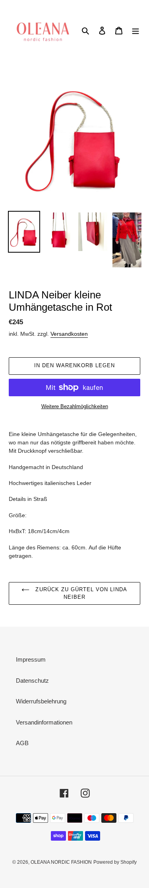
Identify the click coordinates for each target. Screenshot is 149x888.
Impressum (31, 659)
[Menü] (135, 30)
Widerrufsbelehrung (41, 701)
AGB (22, 743)
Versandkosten (69, 334)
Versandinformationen (44, 722)
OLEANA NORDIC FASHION (61, 862)
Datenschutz (32, 680)
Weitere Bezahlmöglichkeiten (74, 406)
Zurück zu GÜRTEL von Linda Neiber (80, 593)
